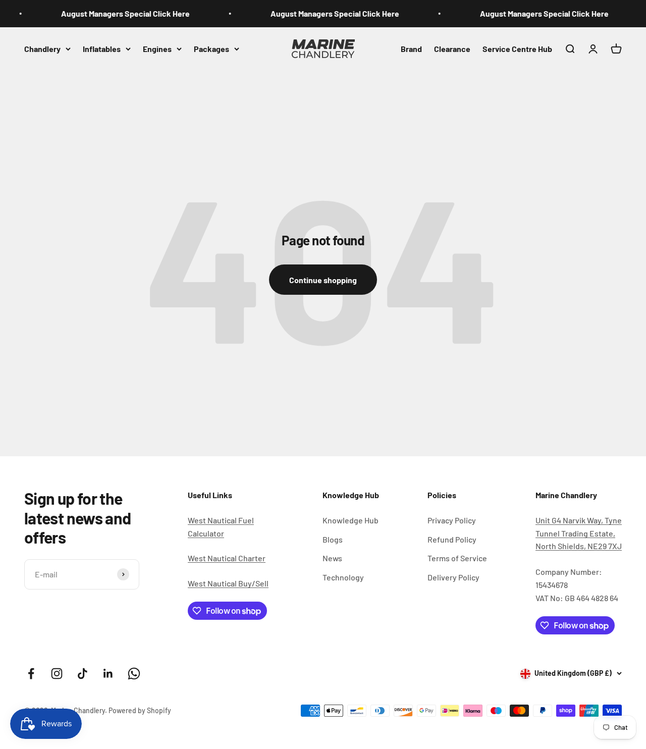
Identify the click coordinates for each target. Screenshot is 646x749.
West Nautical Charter (226, 558)
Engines (157, 48)
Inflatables (102, 48)
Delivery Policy (453, 577)
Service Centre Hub (517, 48)
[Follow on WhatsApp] (134, 673)
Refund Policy (451, 539)
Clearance (452, 48)
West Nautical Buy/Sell (228, 583)
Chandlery (42, 48)
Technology (343, 577)
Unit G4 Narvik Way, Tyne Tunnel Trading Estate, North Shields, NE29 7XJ (578, 533)
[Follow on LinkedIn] (108, 673)
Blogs (332, 539)
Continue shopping (323, 280)
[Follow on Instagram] (57, 673)
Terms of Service (457, 558)
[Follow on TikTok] (82, 673)
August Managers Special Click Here (120, 13)
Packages (211, 48)
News (332, 558)
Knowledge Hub (350, 520)
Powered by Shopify (140, 710)
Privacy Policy (451, 520)
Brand (411, 48)
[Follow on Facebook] (31, 673)
